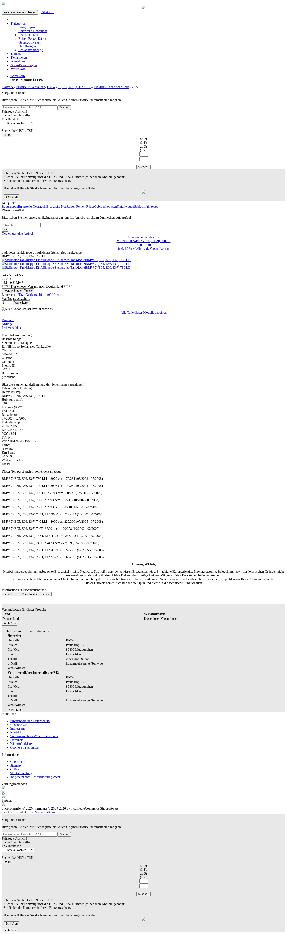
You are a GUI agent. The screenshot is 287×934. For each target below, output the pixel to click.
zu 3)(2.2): (143, 148)
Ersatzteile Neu (28, 35)
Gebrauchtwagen (29, 42)
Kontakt (16, 53)
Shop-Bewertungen (23, 65)
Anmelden (17, 61)
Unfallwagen (27, 46)
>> (5, 229)
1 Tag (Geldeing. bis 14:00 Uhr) (37, 294)
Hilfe (7, 134)
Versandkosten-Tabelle (18, 290)
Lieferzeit (16, 740)
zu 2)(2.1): (143, 140)
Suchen (64, 107)
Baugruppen (26, 27)
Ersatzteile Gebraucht (32, 31)
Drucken (8, 320)
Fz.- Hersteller (11, 119)
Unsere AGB (19, 725)
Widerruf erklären (21, 743)
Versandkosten (159, 248)
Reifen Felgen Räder (32, 38)
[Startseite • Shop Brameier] (3, 4)
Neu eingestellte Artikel (17, 233)
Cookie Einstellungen (24, 747)
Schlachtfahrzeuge (30, 50)
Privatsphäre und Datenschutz (30, 721)
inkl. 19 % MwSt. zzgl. (134, 248)
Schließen (11, 196)
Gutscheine (17, 762)
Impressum (17, 728)
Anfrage (7, 324)
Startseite (47, 12)
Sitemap (15, 765)
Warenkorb (18, 69)
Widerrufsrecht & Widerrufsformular (34, 736)
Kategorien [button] (18, 23)
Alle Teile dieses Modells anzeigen (144, 312)
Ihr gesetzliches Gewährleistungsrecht (35, 777)
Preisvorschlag (12, 327)
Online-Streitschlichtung (21, 771)
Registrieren (18, 57)
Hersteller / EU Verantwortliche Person (26, 594)
